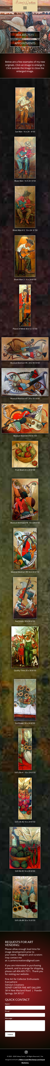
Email (7, 1011)
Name (8, 1004)
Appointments (25, 43)
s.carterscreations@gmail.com (24, 960)
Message (9, 1018)
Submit (10, 1034)
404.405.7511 (25, 35)
